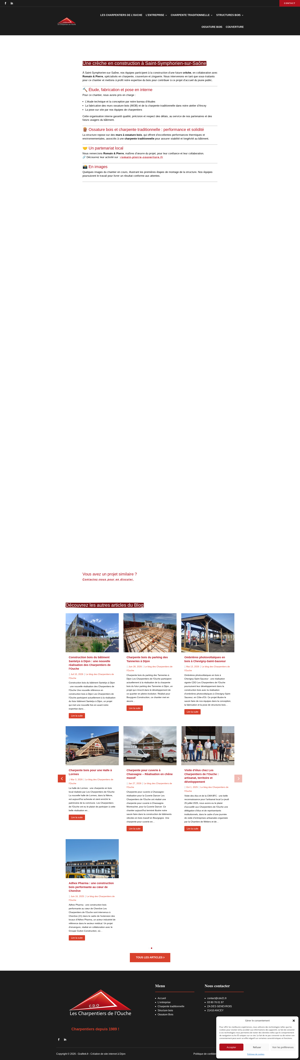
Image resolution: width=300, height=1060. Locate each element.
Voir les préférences (283, 1047)
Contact (289, 3)
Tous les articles (149, 957)
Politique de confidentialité (208, 1054)
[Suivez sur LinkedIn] (11, 3)
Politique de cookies (255, 1054)
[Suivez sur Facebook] (5, 3)
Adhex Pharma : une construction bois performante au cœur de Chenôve (91, 887)
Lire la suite (77, 715)
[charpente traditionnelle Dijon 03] (133, 452)
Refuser (257, 1047)
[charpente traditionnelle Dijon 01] (133, 299)
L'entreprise (164, 1002)
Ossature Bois (165, 1014)
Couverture (235, 27)
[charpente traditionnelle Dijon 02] (133, 376)
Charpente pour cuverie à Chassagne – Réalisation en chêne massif (150, 774)
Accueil (162, 998)
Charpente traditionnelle (171, 1006)
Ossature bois (212, 27)
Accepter (231, 1047)
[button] (293, 1020)
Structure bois (165, 1010)
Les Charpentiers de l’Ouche (121, 15)
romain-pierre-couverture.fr (141, 157)
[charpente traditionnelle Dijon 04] (133, 529)
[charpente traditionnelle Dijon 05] (133, 223)
